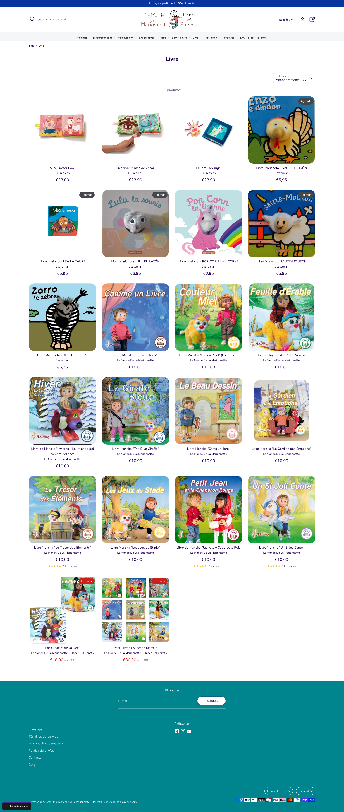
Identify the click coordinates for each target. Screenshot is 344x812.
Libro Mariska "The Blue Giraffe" (135, 449)
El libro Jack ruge (208, 168)
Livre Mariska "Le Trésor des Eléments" (62, 547)
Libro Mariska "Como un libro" (135, 355)
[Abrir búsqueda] (32, 19)
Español (284, 20)
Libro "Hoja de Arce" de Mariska (281, 355)
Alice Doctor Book (62, 168)
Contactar (35, 757)
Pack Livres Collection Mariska (135, 648)
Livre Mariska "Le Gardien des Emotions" (281, 449)
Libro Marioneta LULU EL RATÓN (135, 261)
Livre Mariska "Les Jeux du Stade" (135, 547)
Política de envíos (41, 750)
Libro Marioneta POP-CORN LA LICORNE (208, 261)
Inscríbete (211, 700)
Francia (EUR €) (277, 791)
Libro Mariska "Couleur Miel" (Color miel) (208, 355)
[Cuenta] (302, 19)
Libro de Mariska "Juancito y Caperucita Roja (208, 547)
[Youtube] (189, 731)
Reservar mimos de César (135, 168)
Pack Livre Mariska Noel (62, 648)
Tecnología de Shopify (125, 802)
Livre (41, 45)
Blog (32, 765)
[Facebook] (177, 731)
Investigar (36, 729)
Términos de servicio (43, 736)
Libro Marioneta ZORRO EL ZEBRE (62, 355)
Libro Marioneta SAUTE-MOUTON (281, 261)
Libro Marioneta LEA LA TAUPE (62, 261)
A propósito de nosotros (46, 743)
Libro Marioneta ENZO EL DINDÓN (281, 168)
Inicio (31, 45)
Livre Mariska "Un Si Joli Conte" (281, 547)
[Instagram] (183, 731)
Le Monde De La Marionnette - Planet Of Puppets (85, 802)
